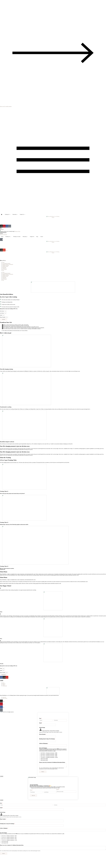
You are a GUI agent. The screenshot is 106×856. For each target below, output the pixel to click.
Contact (41, 236)
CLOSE (1, 776)
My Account (4, 269)
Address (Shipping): (43, 743)
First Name (2, 311)
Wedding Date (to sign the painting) (47, 738)
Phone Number (3, 317)
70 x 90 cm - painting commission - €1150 (49, 757)
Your (40, 718)
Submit (43, 771)
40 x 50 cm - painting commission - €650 (49, 753)
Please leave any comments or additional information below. (52, 762)
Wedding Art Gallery (16, 236)
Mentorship (15, 214)
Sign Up (33, 795)
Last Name (2, 313)
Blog (37, 236)
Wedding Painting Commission (7, 264)
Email (1, 315)
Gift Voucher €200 (44, 758)
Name (1, 668)
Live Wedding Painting (6, 263)
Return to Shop (17, 231)
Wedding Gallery (5, 266)
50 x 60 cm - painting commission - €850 (49, 754)
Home (2, 236)
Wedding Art (7, 214)
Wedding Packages (5, 265)
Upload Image (42, 727)
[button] (53, 260)
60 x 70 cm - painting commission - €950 (49, 755)
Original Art (22, 214)
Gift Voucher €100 (44, 760)
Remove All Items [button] (3, 232)
